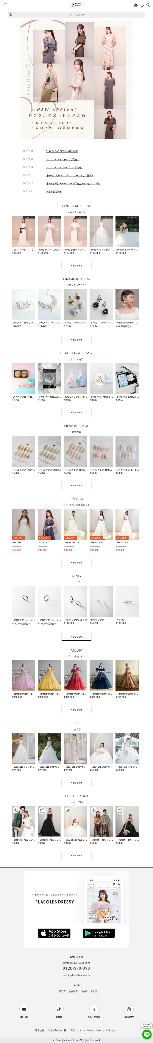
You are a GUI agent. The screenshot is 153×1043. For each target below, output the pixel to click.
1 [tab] (70, 144)
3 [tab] (75, 144)
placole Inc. (73, 1040)
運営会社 (39, 1030)
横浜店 (62, 991)
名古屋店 (73, 991)
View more (76, 265)
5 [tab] (81, 144)
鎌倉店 (84, 991)
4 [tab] (78, 144)
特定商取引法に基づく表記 (61, 1030)
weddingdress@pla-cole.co (76, 975)
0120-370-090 (76, 968)
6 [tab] (83, 144)
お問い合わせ (112, 1030)
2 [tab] (73, 144)
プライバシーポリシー (90, 1030)
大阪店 (93, 991)
